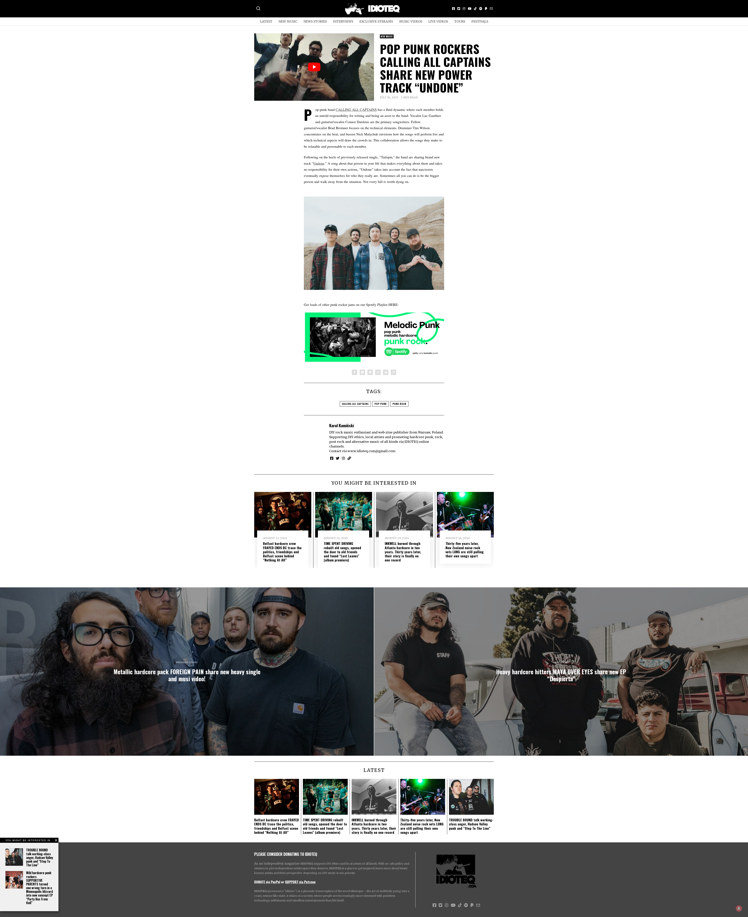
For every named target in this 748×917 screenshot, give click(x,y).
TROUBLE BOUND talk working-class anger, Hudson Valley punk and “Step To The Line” (39, 857)
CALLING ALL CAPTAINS (356, 109)
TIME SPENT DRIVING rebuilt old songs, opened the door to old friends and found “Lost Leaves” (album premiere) (342, 551)
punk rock (399, 403)
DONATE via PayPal (267, 881)
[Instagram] (464, 8)
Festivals (479, 21)
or (282, 881)
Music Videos (410, 21)
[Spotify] (480, 8)
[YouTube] (469, 8)
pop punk (381, 403)
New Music (288, 21)
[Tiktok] (475, 8)
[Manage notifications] (739, 908)
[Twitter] (458, 8)
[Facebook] (453, 8)
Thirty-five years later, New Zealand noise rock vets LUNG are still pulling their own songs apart (464, 549)
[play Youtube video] (314, 67)
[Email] (491, 8)
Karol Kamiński (341, 425)
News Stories (315, 21)
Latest (266, 21)
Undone (318, 163)
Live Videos (438, 21)
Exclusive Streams (376, 21)
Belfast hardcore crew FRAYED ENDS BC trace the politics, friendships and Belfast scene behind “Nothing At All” (282, 551)
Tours (459, 21)
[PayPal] (486, 8)
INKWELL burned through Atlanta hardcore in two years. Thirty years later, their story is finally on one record (403, 551)
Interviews (343, 21)
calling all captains (355, 403)
